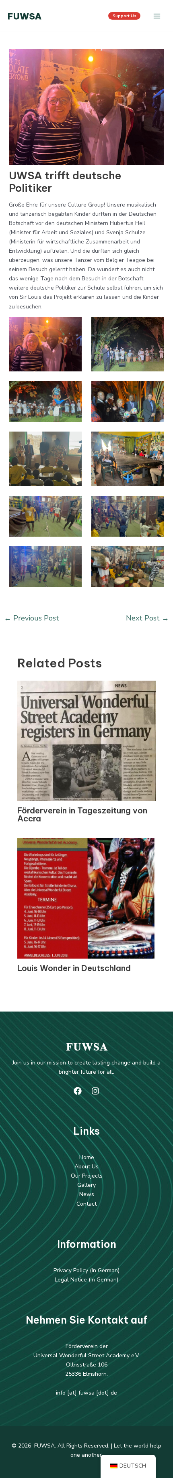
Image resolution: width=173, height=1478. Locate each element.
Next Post (147, 618)
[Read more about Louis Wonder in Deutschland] (86, 898)
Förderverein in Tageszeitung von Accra (82, 814)
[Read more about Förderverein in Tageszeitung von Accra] (86, 740)
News (86, 1194)
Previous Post (31, 618)
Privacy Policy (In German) (86, 1270)
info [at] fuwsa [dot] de (86, 1393)
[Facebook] (78, 1091)
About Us (86, 1166)
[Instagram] (95, 1091)
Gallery (86, 1185)
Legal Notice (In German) (86, 1279)
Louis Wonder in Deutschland (74, 968)
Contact (86, 1204)
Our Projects (87, 1176)
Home (86, 1157)
